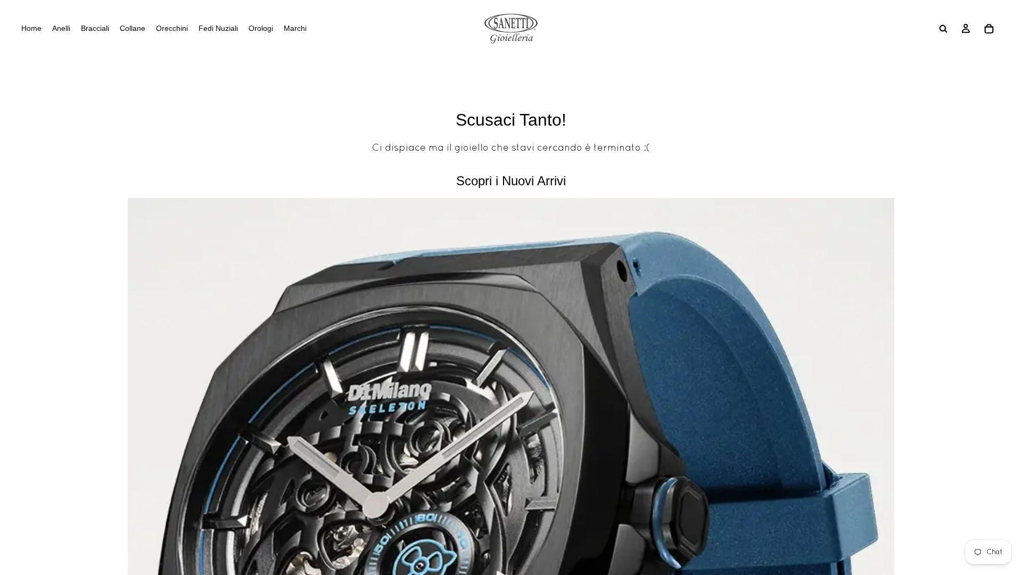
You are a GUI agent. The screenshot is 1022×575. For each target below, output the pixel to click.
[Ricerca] (943, 28)
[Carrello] (989, 28)
